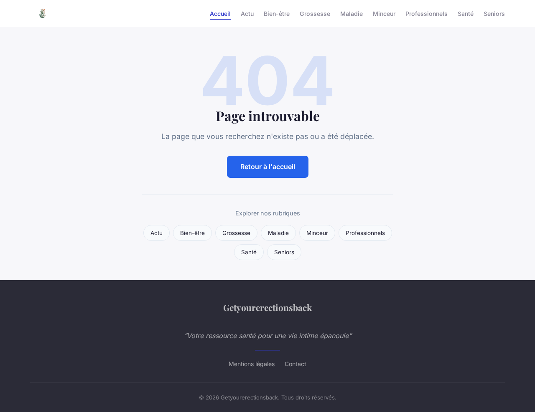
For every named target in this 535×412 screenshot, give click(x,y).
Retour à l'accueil (267, 166)
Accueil (220, 13)
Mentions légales (252, 363)
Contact (295, 363)
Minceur (384, 13)
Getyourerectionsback (267, 307)
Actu (247, 13)
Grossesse (315, 13)
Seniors (494, 13)
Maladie (351, 13)
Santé (466, 13)
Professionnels (426, 13)
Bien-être (277, 13)
